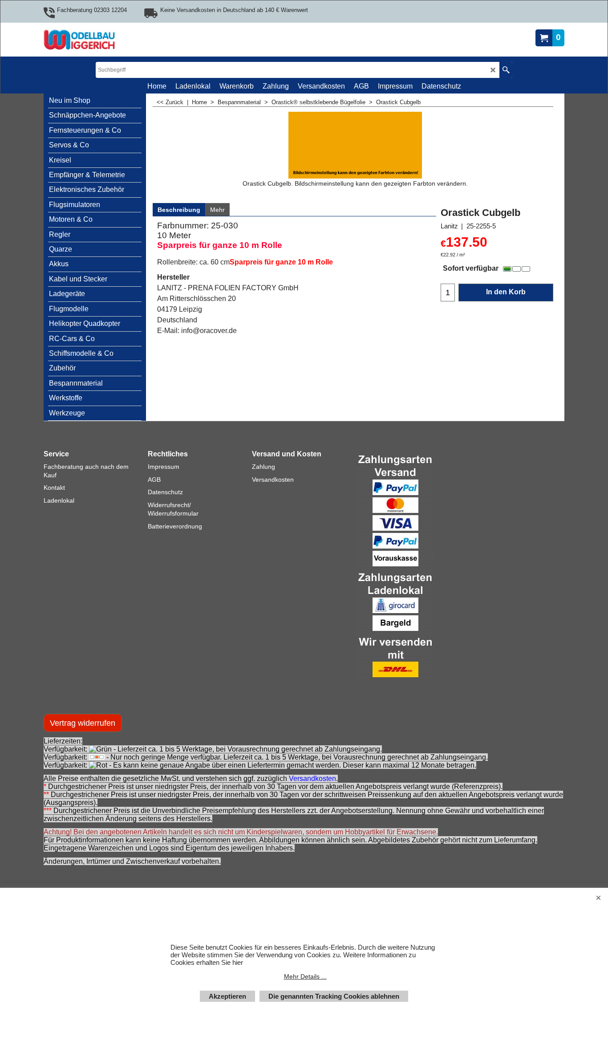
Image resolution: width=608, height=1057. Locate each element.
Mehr (217, 209)
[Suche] (505, 70)
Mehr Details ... (305, 976)
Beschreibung (179, 209)
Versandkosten (312, 778)
